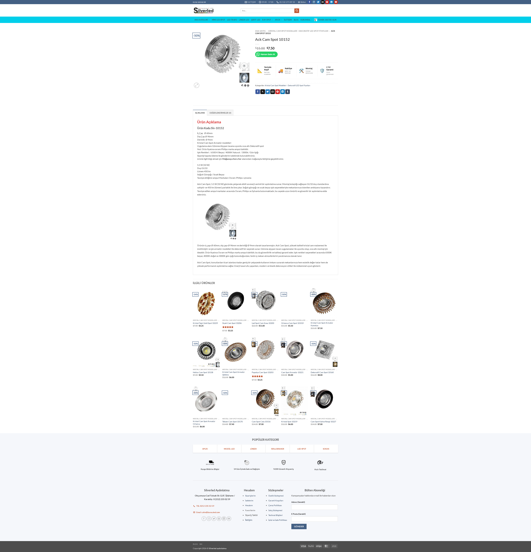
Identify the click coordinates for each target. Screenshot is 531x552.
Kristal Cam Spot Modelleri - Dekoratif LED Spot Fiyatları (298, 31)
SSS (201, 544)
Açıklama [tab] (200, 113)
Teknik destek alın (327, 20)
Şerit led (255, 20)
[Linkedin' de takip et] (332, 2)
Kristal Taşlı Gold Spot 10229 (205, 323)
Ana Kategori (201, 20)
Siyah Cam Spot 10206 (232, 323)
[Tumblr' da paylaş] (287, 91)
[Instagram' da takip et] (314, 2)
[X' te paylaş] (262, 91)
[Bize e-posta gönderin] (323, 2)
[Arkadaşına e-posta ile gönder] (272, 91)
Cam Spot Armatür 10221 (292, 372)
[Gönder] (296, 10)
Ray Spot (266, 20)
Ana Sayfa (260, 31)
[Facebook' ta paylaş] (257, 91)
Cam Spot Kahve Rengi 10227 (323, 421)
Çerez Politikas (274, 505)
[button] (302, 2)
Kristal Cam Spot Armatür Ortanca (204, 422)
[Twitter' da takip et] (318, 2)
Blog (296, 20)
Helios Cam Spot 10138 (203, 372)
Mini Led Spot (218, 20)
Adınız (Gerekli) (298, 502)
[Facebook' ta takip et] (309, 2)
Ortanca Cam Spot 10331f (292, 323)
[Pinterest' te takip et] (327, 2)
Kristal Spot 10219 (289, 421)
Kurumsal (305, 20)
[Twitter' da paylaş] (267, 91)
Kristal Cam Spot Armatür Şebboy (233, 373)
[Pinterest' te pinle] (277, 91)
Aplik (277, 20)
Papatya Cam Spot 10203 (262, 372)
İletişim (288, 20)
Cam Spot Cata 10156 (261, 421)
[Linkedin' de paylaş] (282, 91)
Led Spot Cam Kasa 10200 (263, 323)
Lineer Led (244, 20)
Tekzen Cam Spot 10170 (232, 421)
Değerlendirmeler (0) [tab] (220, 113)
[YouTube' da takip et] (336, 2)
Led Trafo (232, 20)
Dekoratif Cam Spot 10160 (322, 372)
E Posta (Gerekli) (298, 514)
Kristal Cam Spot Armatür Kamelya (322, 324)
